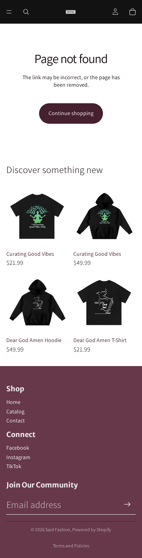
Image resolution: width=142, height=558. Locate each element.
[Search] (26, 11)
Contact (15, 420)
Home (13, 401)
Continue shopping (71, 113)
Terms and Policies (71, 546)
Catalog (15, 411)
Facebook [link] (17, 447)
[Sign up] (127, 504)
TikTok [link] (13, 466)
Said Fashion (57, 529)
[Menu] (9, 12)
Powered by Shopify (91, 529)
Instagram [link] (18, 457)
